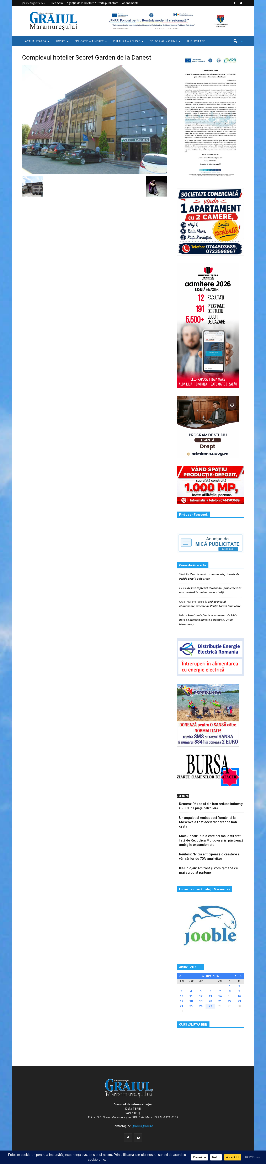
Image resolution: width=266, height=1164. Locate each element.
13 (210, 996)
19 (200, 1001)
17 (181, 1001)
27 (210, 1006)
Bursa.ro (183, 796)
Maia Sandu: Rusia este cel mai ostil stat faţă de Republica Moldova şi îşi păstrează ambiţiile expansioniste (211, 840)
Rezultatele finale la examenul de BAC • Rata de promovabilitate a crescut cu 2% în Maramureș (208, 619)
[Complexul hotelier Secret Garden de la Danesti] (94, 119)
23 (239, 1001)
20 (210, 1001)
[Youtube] (241, 2)
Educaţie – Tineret (89, 41)
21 (220, 1001)
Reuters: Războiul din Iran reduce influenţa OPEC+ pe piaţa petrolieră (211, 806)
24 (181, 1006)
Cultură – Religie (126, 41)
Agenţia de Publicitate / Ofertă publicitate (92, 3)
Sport (60, 41)
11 (191, 996)
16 (239, 996)
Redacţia (57, 3)
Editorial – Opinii (163, 41)
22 (229, 1001)
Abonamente (130, 3)
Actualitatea (35, 41)
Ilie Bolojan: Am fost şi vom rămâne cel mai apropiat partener (209, 870)
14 (220, 996)
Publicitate (195, 41)
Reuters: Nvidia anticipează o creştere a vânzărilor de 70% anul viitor (209, 856)
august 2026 (210, 976)
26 (200, 1006)
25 (191, 1006)
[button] (236, 41)
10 (181, 996)
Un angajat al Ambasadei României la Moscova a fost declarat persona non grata (208, 822)
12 (200, 996)
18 (191, 1001)
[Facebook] (235, 2)
